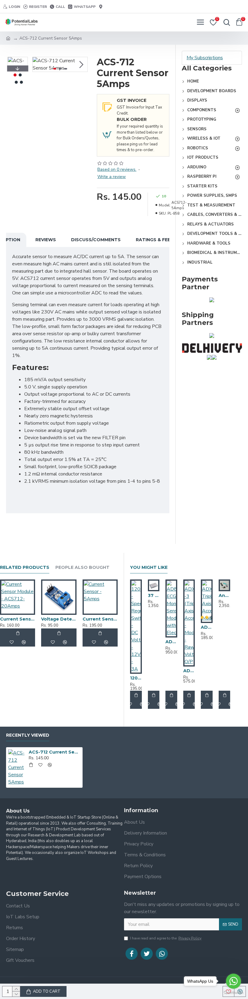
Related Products (24, 567)
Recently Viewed (27, 735)
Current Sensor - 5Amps (100, 619)
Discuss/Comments (96, 239)
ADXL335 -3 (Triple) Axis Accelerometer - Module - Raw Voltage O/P (189, 670)
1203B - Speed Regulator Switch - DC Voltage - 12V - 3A (136, 678)
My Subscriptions (205, 57)
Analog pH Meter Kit (224, 595)
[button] (39, 64)
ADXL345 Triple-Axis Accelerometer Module (207, 627)
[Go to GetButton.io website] (233, 993)
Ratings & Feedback (161, 239)
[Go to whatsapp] (233, 981)
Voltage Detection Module (58, 619)
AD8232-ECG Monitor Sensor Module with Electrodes (171, 641)
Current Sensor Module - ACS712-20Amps (17, 619)
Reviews (45, 239)
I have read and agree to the (165, 938)
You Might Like (149, 567)
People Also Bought (82, 567)
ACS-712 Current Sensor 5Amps (54, 752)
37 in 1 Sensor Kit (154, 595)
